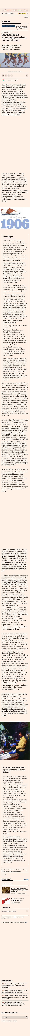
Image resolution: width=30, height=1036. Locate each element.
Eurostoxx (8, 1020)
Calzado (14, 911)
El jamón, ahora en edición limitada (17, 899)
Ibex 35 (4, 10)
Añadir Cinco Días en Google (10, 80)
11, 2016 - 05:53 (17, 71)
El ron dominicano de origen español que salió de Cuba (19, 890)
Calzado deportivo (6, 911)
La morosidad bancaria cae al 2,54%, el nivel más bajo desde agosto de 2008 (14, 991)
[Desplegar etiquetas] (27, 911)
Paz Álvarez (14, 902)
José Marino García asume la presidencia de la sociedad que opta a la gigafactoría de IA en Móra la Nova (13, 1003)
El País (26, 17)
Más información (5, 918)
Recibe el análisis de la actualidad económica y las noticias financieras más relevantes (14, 870)
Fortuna (6, 22)
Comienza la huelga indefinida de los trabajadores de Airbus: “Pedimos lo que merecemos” (14, 985)
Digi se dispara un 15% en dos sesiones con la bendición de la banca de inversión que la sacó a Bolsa (15, 997)
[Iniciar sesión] (27, 13)
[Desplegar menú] (3, 13)
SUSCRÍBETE (22, 13)
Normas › (26, 879)
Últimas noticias (7, 980)
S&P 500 (15, 10)
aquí (25, 922)
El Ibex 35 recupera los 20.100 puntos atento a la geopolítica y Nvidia (22, 27)
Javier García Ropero (16, 893)
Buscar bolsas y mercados (10, 1012)
